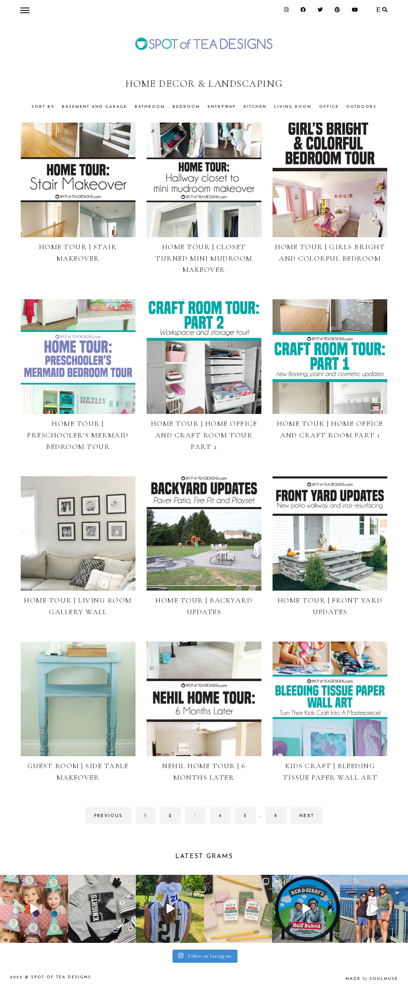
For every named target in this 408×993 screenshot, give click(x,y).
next (306, 816)
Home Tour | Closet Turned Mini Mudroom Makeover (204, 258)
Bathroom (150, 107)
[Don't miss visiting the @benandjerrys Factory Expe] (306, 909)
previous (108, 816)
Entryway (222, 107)
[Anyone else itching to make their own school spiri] (102, 909)
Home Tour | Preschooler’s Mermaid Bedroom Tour (78, 435)
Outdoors (361, 107)
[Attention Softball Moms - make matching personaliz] (170, 909)
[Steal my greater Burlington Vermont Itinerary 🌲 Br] (374, 909)
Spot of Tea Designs (61, 977)
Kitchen (255, 107)
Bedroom (186, 107)
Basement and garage (94, 107)
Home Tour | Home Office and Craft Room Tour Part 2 (204, 435)
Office (329, 107)
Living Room (293, 107)
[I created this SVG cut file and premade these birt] (34, 909)
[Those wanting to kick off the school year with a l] (238, 909)
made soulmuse (371, 979)
